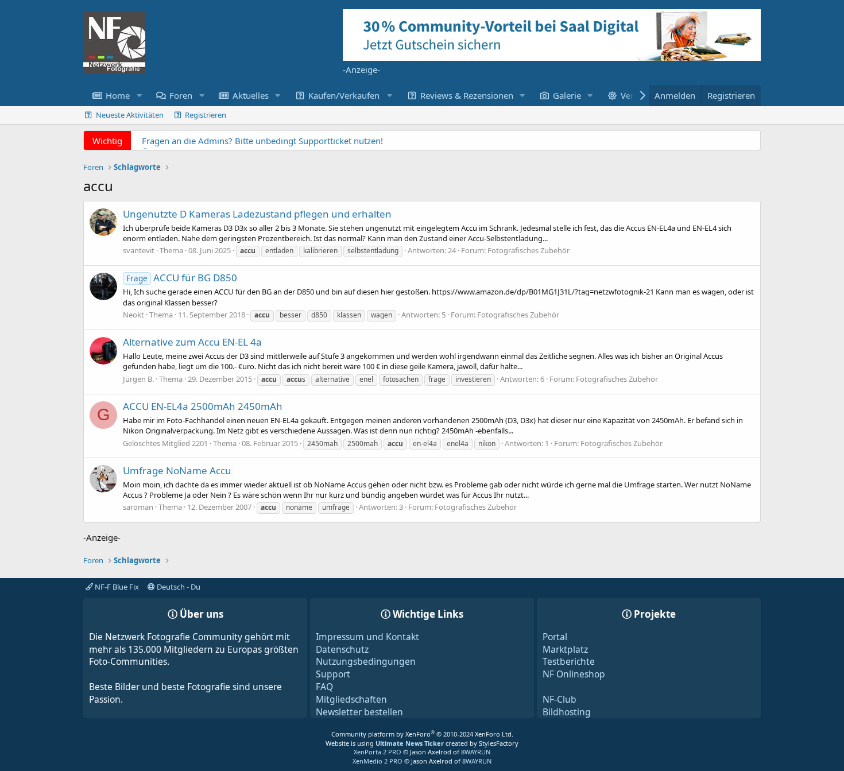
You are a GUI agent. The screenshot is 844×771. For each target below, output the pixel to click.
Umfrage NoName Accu (177, 470)
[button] (139, 95)
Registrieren (205, 115)
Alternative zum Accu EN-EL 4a (192, 341)
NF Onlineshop (574, 674)
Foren (180, 95)
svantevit (138, 250)
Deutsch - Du (177, 587)
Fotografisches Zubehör (528, 250)
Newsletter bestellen (359, 712)
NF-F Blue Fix (116, 587)
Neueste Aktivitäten (130, 115)
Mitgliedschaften (351, 699)
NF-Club (559, 699)
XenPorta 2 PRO (377, 751)
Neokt (133, 314)
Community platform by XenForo (422, 734)
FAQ (324, 686)
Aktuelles (251, 95)
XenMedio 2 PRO (377, 761)
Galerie (567, 95)
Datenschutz (342, 649)
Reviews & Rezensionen (466, 95)
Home (118, 95)
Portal (555, 636)
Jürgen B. (138, 379)
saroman (138, 507)
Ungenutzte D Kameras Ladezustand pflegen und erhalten (257, 213)
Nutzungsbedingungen (366, 661)
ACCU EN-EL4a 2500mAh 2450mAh (202, 406)
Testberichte (569, 661)
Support (333, 674)
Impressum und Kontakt (367, 636)
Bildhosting (567, 712)
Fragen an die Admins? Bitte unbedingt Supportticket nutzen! (262, 140)
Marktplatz (565, 649)
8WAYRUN (475, 751)
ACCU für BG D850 (181, 277)
